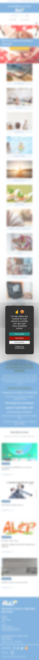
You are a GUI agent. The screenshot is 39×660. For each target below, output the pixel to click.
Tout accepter (19, 334)
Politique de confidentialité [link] (19, 347)
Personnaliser (19, 342)
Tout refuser (19, 338)
